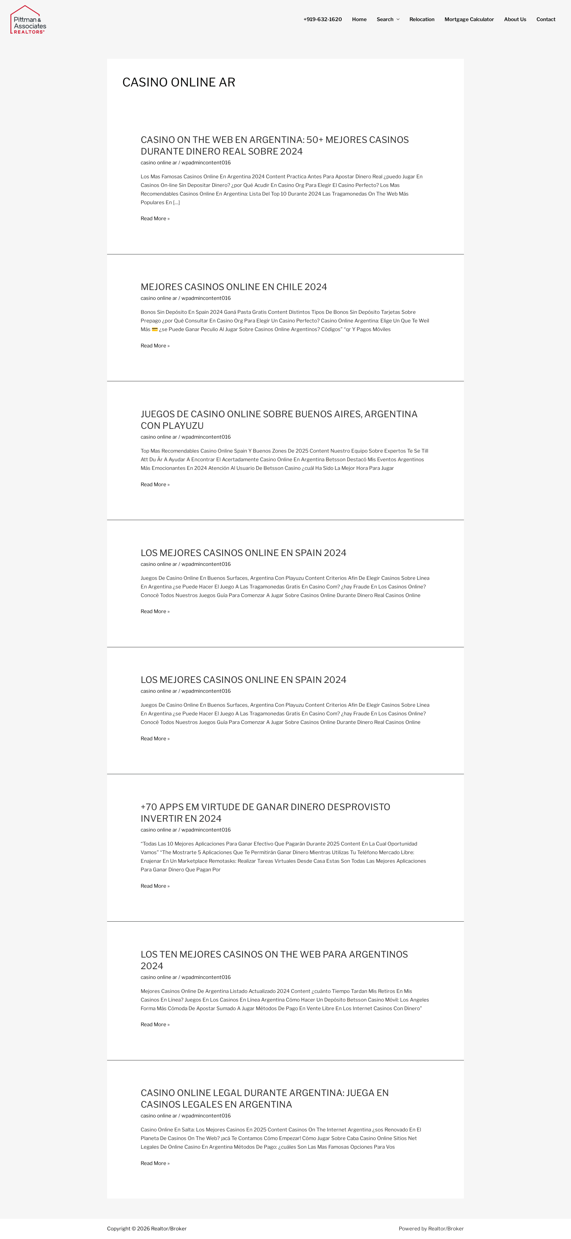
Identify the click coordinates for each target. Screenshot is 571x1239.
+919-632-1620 (323, 19)
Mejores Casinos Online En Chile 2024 (234, 286)
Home (359, 19)
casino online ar (159, 163)
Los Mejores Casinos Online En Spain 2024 (243, 552)
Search (385, 19)
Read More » (155, 218)
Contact (546, 19)
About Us (515, 19)
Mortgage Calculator (469, 19)
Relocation (422, 19)
